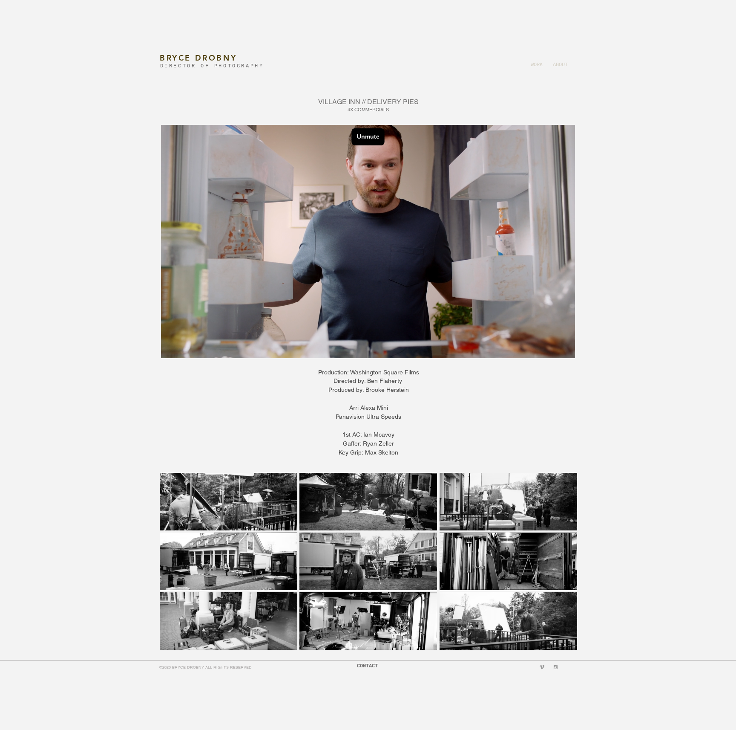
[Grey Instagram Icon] (556, 667)
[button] (228, 501)
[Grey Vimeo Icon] (542, 667)
